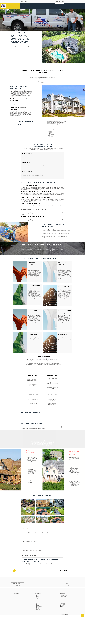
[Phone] (14, 570)
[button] (28, 503)
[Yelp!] (62, 570)
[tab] (26, 529)
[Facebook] (64, 570)
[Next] (80, 439)
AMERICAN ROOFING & (12, 5)
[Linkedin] (66, 570)
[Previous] (4, 439)
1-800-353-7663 (17, 585)
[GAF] (60, 570)
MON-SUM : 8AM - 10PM (60, 1)
